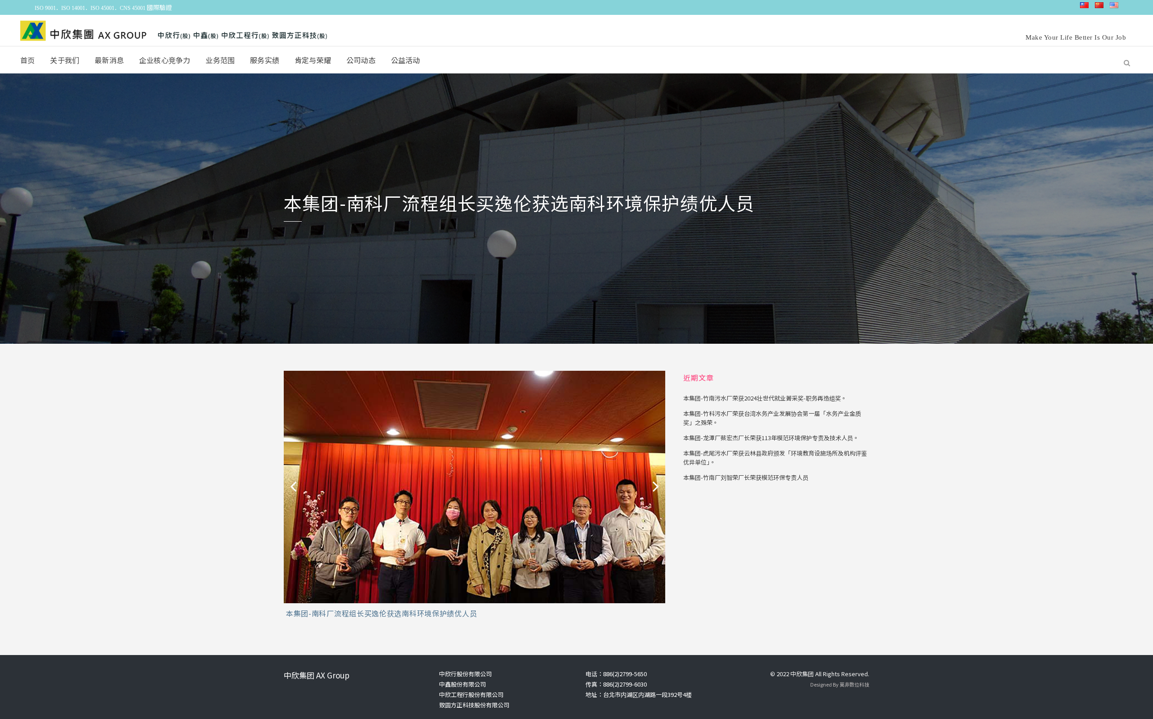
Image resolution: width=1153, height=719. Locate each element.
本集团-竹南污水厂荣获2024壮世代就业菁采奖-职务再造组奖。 (765, 398)
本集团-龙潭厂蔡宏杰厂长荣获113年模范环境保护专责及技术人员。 (771, 437)
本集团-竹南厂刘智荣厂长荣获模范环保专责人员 (745, 477)
